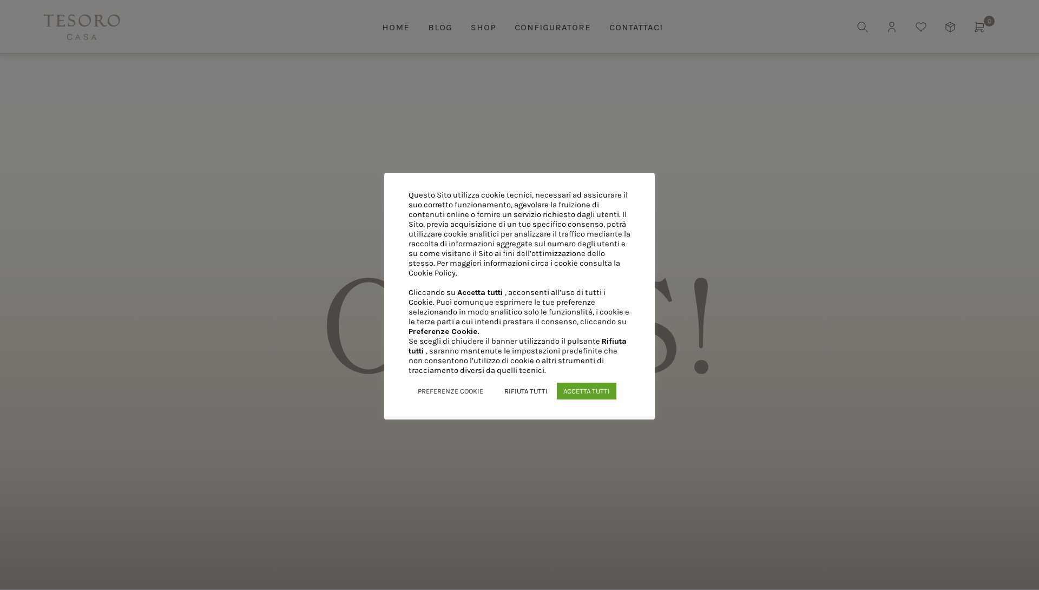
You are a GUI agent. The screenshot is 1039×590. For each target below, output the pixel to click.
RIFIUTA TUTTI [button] (526, 391)
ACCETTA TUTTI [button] (586, 391)
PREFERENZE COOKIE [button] (450, 391)
